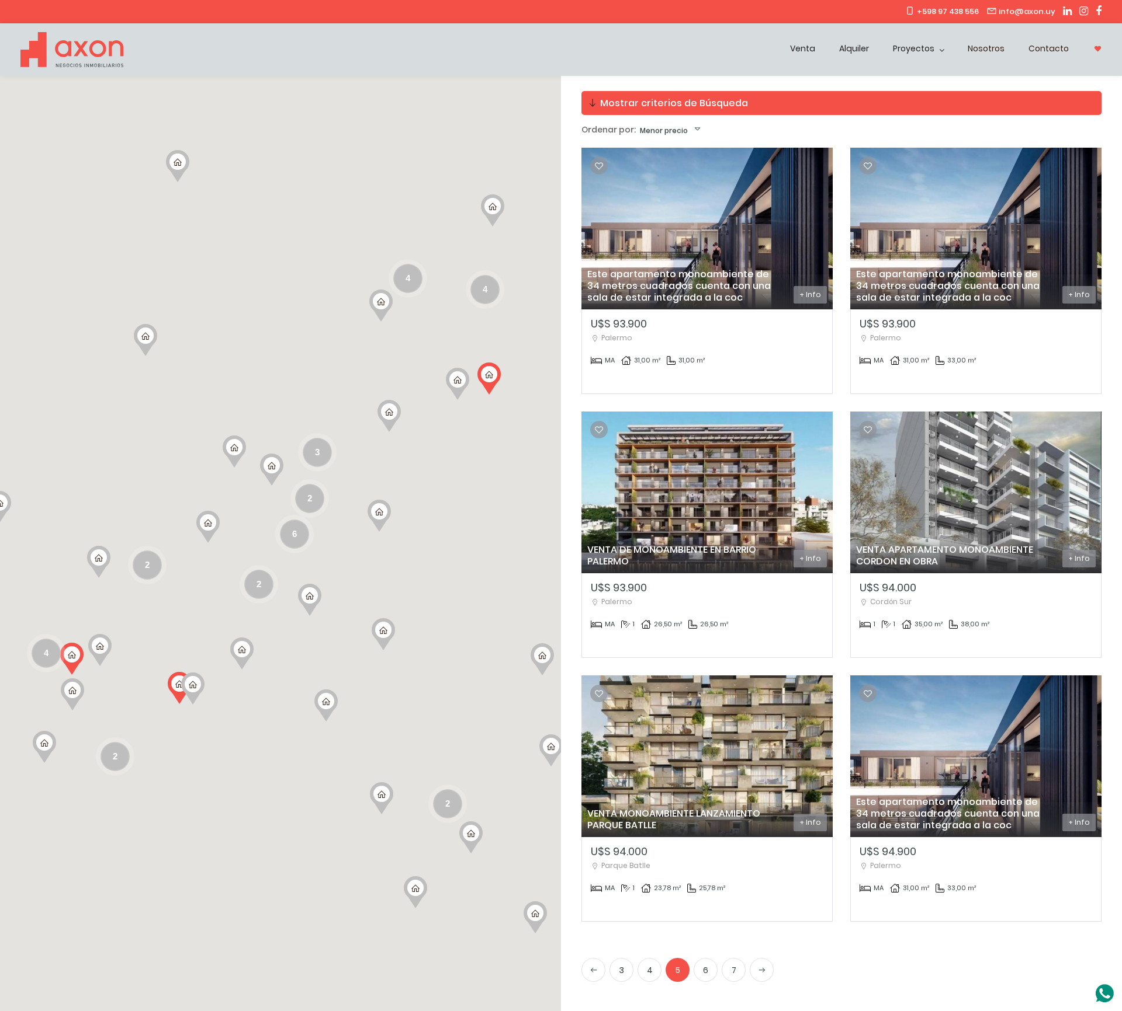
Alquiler (854, 48)
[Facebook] (1096, 11)
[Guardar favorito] (599, 166)
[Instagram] (1080, 11)
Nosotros (986, 48)
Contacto (1048, 48)
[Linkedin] (1064, 11)
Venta (802, 48)
